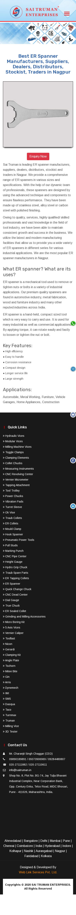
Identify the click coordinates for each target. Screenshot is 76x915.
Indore (66, 846)
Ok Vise (9, 512)
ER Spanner (12, 583)
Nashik (28, 851)
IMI (6, 693)
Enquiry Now (38, 156)
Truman (9, 720)
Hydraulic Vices (14, 435)
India (38, 846)
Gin (7, 676)
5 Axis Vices (12, 627)
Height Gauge (13, 561)
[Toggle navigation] (67, 12)
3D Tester (11, 731)
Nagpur (60, 851)
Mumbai (55, 840)
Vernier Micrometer (16, 479)
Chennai (8, 846)
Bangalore (31, 840)
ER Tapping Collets (16, 578)
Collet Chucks (13, 463)
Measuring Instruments (19, 468)
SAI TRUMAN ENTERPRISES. (51, 884)
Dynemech (11, 687)
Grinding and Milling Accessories (25, 616)
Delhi (43, 840)
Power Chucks (13, 496)
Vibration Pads (13, 501)
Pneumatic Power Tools (19, 539)
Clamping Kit (12, 654)
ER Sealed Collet (15, 611)
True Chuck (12, 605)
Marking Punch (14, 550)
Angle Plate (11, 660)
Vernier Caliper (14, 633)
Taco (7, 709)
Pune (66, 840)
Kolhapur (15, 851)
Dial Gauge (11, 600)
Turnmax (10, 715)
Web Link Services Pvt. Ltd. (38, 872)
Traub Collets (13, 518)
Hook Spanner (13, 534)
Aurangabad (44, 851)
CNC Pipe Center (15, 556)
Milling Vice (11, 726)
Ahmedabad (12, 840)
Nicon (8, 643)
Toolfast (9, 638)
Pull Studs (11, 545)
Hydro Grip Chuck (15, 567)
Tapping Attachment (17, 485)
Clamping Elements (16, 457)
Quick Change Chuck (17, 589)
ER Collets (11, 523)
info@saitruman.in (20, 770)
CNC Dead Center (16, 594)
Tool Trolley (12, 490)
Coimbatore (25, 846)
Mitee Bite (10, 671)
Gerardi (9, 649)
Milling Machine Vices (18, 446)
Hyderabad (52, 846)
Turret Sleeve (13, 507)
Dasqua (9, 704)
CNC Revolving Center (18, 474)
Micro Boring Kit (14, 622)
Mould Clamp (12, 528)
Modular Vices (13, 441)
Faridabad (31, 856)
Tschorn (9, 665)
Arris (7, 682)
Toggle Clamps (14, 452)
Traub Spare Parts (16, 572)
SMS (7, 698)
